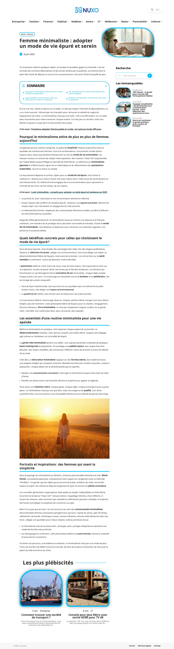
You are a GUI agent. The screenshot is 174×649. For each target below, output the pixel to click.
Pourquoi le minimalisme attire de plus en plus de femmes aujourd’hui (44, 92)
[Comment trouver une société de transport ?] (41, 588)
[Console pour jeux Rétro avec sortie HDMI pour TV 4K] (87, 588)
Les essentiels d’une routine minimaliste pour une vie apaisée (87, 92)
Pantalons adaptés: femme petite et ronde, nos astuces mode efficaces (66, 129)
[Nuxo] (87, 9)
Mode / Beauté (27, 34)
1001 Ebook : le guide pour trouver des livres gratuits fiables (143, 94)
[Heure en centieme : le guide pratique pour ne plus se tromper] (123, 122)
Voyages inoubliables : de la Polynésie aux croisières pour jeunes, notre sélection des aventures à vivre (143, 108)
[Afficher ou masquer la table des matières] (76, 86)
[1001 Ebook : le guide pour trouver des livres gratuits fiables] (123, 93)
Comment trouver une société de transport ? (41, 616)
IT (92, 610)
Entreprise (45, 610)
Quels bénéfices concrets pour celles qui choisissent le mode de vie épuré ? (41, 99)
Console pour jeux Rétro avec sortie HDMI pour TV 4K (88, 616)
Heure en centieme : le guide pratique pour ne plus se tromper (142, 123)
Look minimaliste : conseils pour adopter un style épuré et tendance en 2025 (69, 192)
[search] (152, 10)
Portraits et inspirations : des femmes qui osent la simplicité (87, 99)
